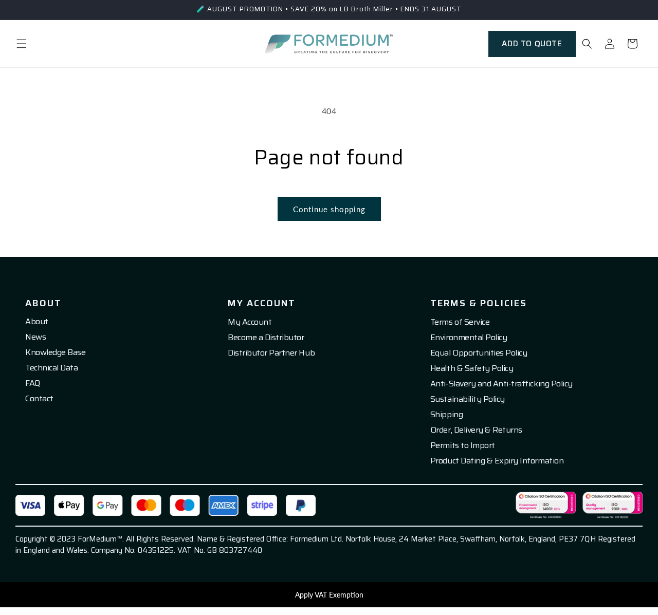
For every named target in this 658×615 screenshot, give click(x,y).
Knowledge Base (55, 352)
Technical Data (51, 368)
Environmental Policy (468, 337)
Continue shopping (329, 209)
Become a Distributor (266, 337)
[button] (21, 43)
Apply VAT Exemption (329, 594)
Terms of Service (459, 322)
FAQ (32, 383)
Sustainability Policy (467, 399)
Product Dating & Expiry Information (496, 461)
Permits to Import (462, 445)
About (36, 321)
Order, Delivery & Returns (476, 430)
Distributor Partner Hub (271, 353)
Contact (39, 399)
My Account (249, 322)
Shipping (446, 414)
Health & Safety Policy (471, 368)
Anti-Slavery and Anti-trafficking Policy (501, 384)
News (35, 337)
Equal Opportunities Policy (478, 353)
